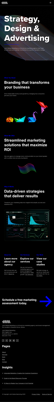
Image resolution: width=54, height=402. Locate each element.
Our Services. (29, 274)
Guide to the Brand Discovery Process (15, 378)
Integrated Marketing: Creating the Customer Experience (21, 373)
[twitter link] (7, 340)
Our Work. (39, 276)
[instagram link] (17, 340)
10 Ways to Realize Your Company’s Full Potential (18, 383)
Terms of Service (47, 394)
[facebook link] (3, 340)
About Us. (11, 274)
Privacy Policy (36, 394)
